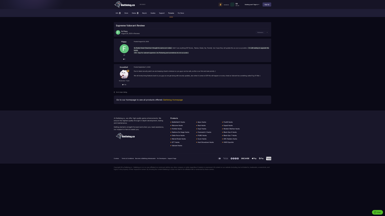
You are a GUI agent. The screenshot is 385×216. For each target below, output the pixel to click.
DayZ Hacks (202, 129)
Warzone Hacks (177, 125)
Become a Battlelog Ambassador (145, 158)
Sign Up (267, 4)
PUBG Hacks (202, 135)
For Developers (161, 158)
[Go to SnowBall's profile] (124, 74)
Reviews (137, 33)
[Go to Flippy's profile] (118, 32)
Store (126, 13)
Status (134, 13)
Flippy (125, 31)
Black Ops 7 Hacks (230, 135)
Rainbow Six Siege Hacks (180, 132)
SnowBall (124, 67)
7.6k (125, 84)
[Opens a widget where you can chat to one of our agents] (377, 212)
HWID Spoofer (229, 142)
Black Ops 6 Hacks (230, 132)
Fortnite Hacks (177, 129)
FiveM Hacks (228, 122)
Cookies (116, 158)
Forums (171, 13)
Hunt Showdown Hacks (206, 142)
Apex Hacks (202, 122)
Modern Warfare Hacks (232, 129)
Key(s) (144, 13)
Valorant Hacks (177, 145)
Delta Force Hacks (178, 135)
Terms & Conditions (128, 158)
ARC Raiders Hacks (230, 139)
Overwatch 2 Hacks (204, 132)
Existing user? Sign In (251, 4)
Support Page (172, 158)
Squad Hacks (228, 125)
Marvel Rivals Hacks (179, 139)
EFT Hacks (175, 142)
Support (162, 13)
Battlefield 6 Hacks (178, 122)
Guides (153, 13)
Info (117, 13)
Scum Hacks (202, 139)
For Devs (181, 13)
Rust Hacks (202, 125)
